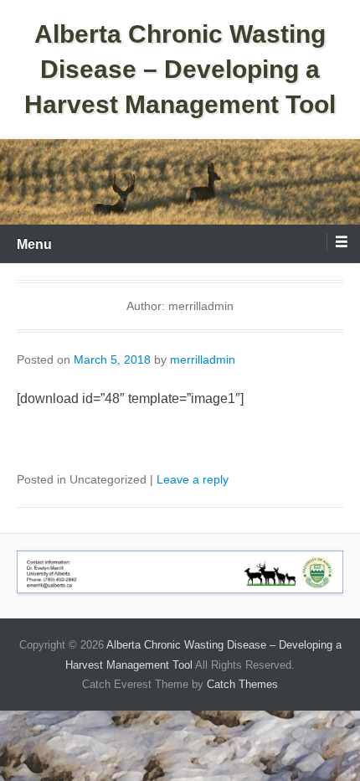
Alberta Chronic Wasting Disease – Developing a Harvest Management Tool (180, 69)
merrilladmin (202, 359)
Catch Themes (242, 684)
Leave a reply (193, 479)
